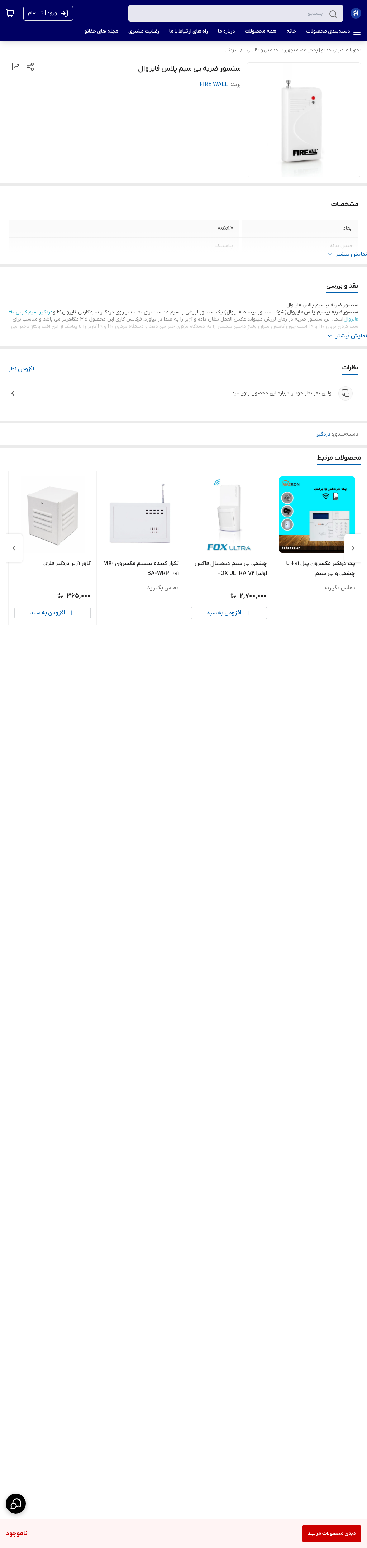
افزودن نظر (21, 369)
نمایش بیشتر (351, 254)
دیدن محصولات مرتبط (332, 1533)
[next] (14, 548)
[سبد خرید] (10, 13)
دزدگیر (230, 50)
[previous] (353, 548)
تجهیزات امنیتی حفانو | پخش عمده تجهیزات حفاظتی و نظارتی (304, 50)
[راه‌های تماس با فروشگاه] (16, 1504)
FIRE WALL (214, 84)
